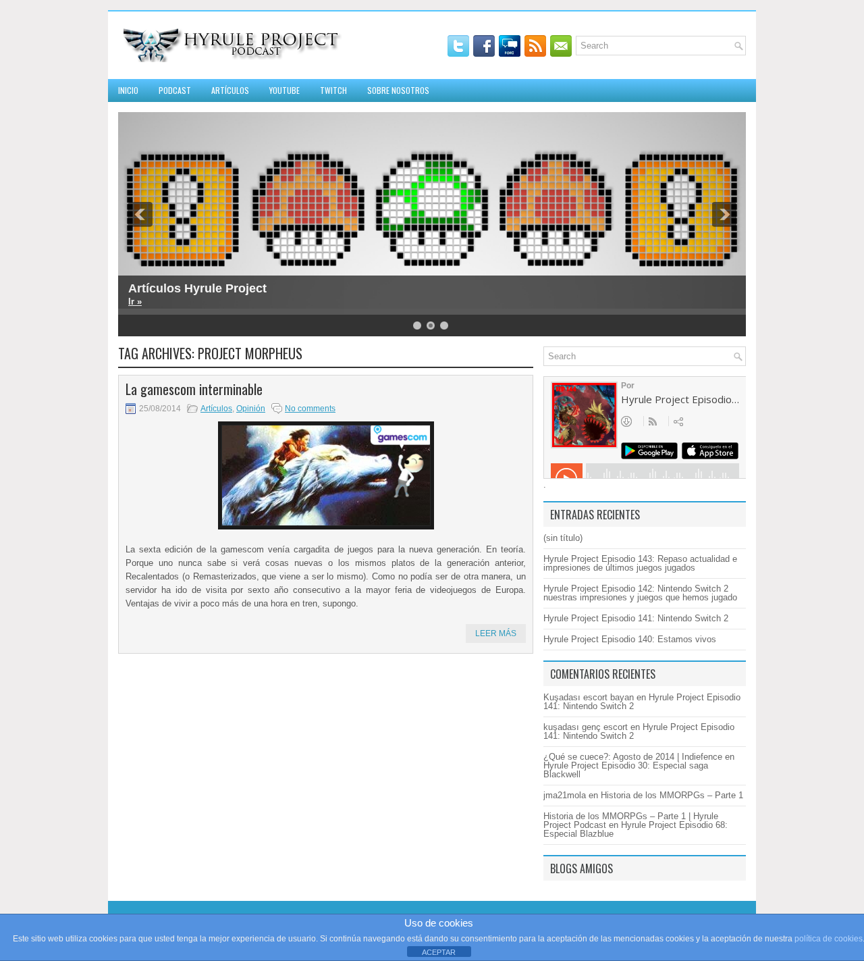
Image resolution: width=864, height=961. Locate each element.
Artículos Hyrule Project (197, 288)
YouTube (284, 90)
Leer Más (495, 633)
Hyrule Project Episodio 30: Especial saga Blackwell (625, 769)
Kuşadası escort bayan (588, 697)
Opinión (250, 408)
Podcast (175, 90)
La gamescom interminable (194, 389)
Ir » (135, 301)
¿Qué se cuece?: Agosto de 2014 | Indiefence (632, 757)
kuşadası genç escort (585, 727)
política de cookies (828, 938)
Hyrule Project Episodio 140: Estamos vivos (629, 639)
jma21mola (564, 795)
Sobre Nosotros (398, 90)
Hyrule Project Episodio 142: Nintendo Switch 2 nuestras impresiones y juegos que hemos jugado (640, 592)
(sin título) (563, 538)
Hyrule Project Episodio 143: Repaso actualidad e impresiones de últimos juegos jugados (640, 563)
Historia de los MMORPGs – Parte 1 (672, 795)
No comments (310, 408)
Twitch (333, 90)
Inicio (128, 90)
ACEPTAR (439, 952)
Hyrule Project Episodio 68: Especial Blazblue (635, 829)
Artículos (230, 90)
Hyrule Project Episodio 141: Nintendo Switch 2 (635, 618)
